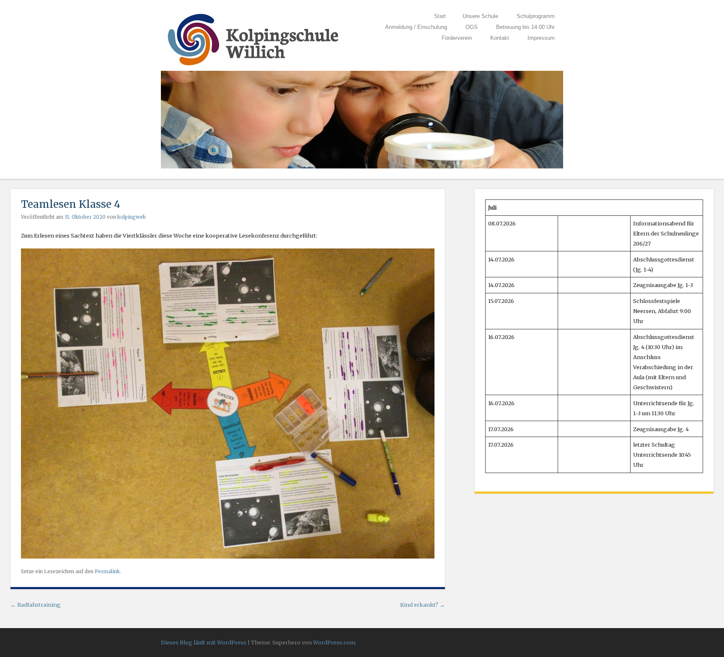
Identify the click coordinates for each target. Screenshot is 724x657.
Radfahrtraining (35, 604)
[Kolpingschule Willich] (253, 66)
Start (440, 16)
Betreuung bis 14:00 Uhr (525, 27)
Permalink (107, 571)
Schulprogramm (536, 16)
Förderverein (457, 38)
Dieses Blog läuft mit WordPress (203, 642)
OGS (471, 27)
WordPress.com (334, 642)
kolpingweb (131, 217)
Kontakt (499, 38)
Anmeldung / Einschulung (416, 27)
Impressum (541, 38)
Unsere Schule (480, 16)
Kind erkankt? (422, 604)
